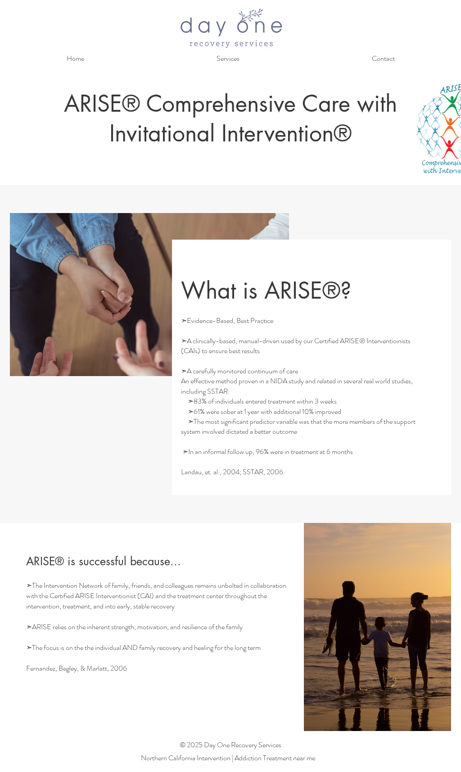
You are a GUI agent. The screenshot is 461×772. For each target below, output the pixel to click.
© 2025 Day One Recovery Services (230, 745)
